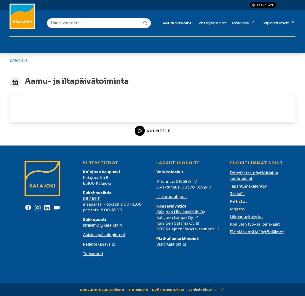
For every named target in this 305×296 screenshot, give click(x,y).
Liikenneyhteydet (246, 216)
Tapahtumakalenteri (249, 186)
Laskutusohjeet (171, 196)
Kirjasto (237, 209)
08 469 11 (92, 198)
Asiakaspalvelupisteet (104, 234)
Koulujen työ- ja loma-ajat (255, 224)
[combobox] (99, 23)
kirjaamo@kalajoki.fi (102, 225)
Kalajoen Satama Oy (175, 223)
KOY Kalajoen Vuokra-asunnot (185, 229)
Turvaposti (93, 253)
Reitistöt (238, 201)
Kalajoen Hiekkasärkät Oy (180, 211)
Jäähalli (237, 193)
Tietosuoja (138, 290)
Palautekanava (97, 244)
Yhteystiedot (212, 23)
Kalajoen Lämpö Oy (174, 217)
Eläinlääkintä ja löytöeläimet (257, 231)
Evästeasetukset (168, 290)
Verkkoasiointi (178, 23)
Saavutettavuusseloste (102, 290)
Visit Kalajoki (168, 244)
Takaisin (18, 60)
